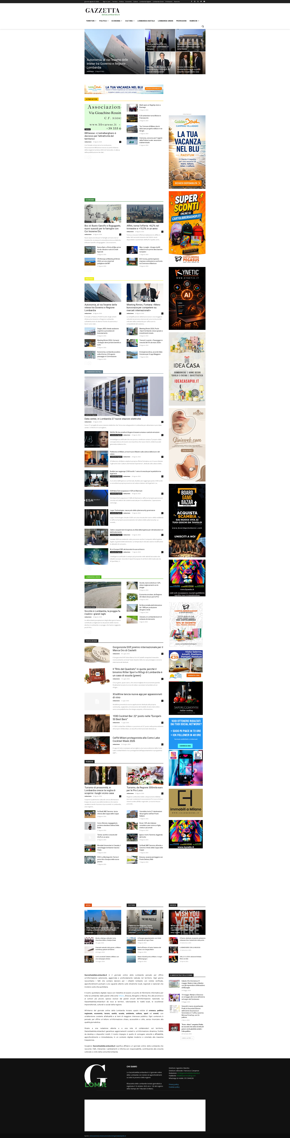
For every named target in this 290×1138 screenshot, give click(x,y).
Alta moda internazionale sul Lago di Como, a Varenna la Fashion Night (102, 929)
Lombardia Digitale (90, 415)
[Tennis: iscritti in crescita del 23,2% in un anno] (90, 837)
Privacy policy (174, 1084)
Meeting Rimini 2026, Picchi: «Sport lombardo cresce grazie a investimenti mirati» (151, 331)
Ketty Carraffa (175, 932)
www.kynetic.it (121, 1136)
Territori (87, 129)
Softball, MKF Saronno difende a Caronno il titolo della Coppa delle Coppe (151, 848)
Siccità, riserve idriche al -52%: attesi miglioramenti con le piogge (150, 585)
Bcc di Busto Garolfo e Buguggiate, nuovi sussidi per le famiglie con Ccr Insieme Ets (103, 228)
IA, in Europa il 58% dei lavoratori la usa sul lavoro (127, 549)
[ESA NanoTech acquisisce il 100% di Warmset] (96, 498)
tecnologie (112, 1136)
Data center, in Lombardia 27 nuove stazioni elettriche (113, 418)
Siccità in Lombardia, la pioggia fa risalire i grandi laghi (102, 612)
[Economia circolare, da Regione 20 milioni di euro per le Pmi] (132, 597)
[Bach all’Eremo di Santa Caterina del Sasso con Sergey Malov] (131, 950)
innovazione (94, 1136)
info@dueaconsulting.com (186, 1076)
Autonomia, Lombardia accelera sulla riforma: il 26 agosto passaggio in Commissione (108, 354)
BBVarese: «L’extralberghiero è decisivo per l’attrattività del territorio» (100, 136)
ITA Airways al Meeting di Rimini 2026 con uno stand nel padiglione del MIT (108, 261)
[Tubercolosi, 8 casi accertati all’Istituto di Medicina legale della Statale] (190, 40)
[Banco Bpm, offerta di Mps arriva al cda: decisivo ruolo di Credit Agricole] (90, 250)
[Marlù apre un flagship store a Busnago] (132, 108)
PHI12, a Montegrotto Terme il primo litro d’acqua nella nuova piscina (108, 859)
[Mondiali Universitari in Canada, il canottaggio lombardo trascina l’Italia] (90, 848)
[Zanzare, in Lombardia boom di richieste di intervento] (132, 619)
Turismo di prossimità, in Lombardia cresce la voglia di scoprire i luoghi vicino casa (100, 790)
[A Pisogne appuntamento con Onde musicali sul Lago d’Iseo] (131, 940)
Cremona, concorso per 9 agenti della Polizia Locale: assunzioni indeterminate (150, 140)
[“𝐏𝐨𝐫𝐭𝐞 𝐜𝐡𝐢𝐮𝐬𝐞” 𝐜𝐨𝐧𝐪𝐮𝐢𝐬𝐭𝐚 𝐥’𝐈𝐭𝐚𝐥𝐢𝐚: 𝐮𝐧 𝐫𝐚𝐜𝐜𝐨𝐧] (174, 1027)
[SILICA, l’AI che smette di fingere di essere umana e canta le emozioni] (96, 439)
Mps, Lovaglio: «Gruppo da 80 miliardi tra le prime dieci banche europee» (150, 249)
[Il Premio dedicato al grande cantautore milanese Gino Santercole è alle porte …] (173, 940)
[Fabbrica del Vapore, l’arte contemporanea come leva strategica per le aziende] (145, 922)
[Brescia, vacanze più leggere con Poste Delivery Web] (132, 860)
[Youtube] (204, 1)
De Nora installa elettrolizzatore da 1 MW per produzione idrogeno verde (150, 607)
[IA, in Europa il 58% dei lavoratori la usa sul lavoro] (96, 556)
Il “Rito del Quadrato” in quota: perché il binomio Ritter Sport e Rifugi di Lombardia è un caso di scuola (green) (137, 672)
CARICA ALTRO (186, 1038)
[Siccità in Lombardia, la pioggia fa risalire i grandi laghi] (103, 595)
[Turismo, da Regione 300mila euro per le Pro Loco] (145, 775)
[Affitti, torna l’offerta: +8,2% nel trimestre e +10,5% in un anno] (145, 214)
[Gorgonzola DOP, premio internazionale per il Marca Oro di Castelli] (97, 654)
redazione (90, 71)
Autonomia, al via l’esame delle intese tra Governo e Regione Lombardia (101, 307)
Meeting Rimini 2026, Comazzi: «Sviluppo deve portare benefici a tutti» (109, 342)
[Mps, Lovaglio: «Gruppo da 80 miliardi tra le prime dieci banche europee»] (132, 250)
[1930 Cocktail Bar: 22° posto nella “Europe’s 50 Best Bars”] (97, 723)
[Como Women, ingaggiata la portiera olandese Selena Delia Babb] (90, 826)
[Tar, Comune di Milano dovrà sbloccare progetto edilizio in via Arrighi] (132, 129)
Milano (121, 996)
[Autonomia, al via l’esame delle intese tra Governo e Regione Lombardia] (115, 55)
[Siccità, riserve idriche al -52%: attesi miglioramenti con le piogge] (132, 585)
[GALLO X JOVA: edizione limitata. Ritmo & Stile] (173, 959)
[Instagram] (194, 1)
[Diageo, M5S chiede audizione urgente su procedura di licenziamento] (90, 331)
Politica (87, 301)
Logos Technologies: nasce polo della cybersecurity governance (132, 510)
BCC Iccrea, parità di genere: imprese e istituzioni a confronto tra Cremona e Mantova (151, 261)
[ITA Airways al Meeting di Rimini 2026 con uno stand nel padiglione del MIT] (90, 261)
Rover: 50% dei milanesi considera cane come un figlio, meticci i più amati (150, 825)
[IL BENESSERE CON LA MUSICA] (173, 950)
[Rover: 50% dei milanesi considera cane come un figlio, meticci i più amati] (132, 826)
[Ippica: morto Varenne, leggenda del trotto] (132, 837)
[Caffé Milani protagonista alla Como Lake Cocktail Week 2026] (97, 745)
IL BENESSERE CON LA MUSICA (190, 947)
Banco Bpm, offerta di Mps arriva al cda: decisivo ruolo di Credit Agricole (109, 249)
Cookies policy (174, 1087)
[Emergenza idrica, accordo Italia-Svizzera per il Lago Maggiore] (132, 355)
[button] (202, 26)
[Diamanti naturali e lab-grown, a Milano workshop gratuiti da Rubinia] (89, 950)
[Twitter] (198, 1)
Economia (88, 222)
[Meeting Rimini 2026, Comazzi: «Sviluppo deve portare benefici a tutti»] (90, 343)
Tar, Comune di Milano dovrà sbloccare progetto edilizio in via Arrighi (150, 128)
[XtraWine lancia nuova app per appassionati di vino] (97, 701)
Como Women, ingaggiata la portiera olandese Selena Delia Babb (108, 825)
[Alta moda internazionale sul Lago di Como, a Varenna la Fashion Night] (103, 922)
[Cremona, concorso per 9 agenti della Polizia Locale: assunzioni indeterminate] (132, 141)
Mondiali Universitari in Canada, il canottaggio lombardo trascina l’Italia (109, 848)
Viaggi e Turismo (90, 783)
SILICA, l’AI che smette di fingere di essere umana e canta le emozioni (134, 432)
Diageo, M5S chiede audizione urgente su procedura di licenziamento (108, 331)
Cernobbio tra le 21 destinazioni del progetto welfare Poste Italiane (150, 814)
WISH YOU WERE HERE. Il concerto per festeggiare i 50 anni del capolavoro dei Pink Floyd (186, 928)
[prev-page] (86, 157)
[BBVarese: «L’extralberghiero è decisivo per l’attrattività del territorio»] (103, 117)
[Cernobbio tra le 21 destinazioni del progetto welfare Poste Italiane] (132, 814)
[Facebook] (191, 1)
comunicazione (104, 1136)
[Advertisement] (162, 11)
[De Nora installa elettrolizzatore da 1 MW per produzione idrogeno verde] (132, 608)
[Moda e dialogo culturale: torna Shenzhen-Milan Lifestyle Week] (89, 940)
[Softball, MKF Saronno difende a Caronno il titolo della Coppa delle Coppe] (132, 848)
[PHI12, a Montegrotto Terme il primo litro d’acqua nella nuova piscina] (90, 860)
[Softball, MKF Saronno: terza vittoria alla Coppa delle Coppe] (90, 814)
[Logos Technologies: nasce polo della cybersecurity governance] (96, 517)
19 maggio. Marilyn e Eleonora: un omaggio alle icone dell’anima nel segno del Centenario (193, 997)
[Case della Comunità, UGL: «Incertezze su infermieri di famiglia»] (160, 40)
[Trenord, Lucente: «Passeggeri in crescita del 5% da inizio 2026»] (132, 343)
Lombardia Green (90, 607)
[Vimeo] (201, 1)
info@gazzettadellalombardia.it (188, 1073)
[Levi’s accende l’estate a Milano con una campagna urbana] (89, 959)
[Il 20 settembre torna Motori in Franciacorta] (132, 118)
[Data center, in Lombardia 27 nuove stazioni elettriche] (124, 396)
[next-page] (89, 157)
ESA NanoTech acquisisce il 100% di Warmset (126, 491)
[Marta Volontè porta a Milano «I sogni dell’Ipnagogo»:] (131, 959)
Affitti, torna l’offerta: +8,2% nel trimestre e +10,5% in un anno (143, 227)
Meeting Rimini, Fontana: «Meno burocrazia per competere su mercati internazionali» (143, 307)
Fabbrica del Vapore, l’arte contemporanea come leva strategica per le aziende (141, 928)
